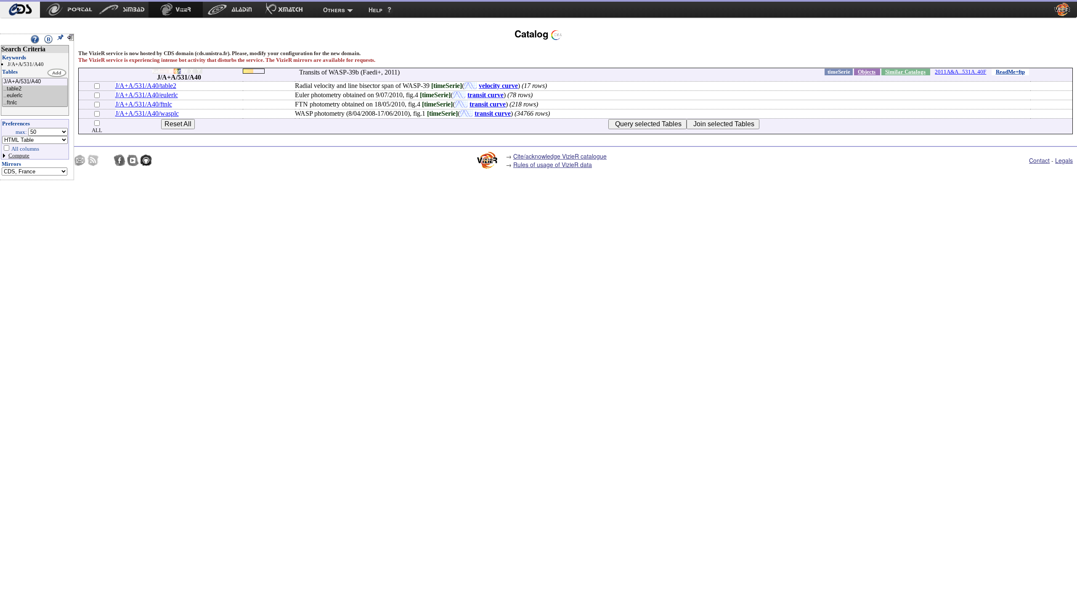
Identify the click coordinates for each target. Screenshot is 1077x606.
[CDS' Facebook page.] (119, 160)
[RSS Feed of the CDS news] (93, 160)
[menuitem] (20, 10)
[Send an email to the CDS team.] (80, 160)
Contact (1039, 160)
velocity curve (498, 85)
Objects (866, 72)
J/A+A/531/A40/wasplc (147, 113)
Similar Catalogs (905, 72)
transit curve (485, 94)
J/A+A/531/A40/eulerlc (146, 94)
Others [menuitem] (334, 9)
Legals (1064, 160)
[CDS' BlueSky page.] (106, 160)
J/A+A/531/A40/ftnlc (143, 104)
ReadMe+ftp (1010, 72)
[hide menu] (70, 37)
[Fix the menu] (60, 37)
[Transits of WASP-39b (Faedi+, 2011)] (35, 81)
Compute (18, 155)
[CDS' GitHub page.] (146, 160)
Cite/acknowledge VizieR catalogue (560, 156)
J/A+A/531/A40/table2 (145, 85)
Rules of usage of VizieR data (552, 164)
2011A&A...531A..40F (960, 72)
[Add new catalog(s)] (57, 73)
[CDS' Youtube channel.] (133, 160)
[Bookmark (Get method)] (48, 39)
